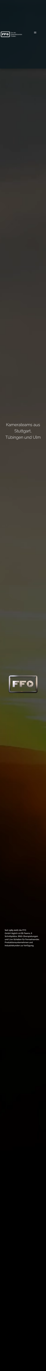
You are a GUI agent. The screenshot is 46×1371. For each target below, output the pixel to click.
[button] (35, 32)
